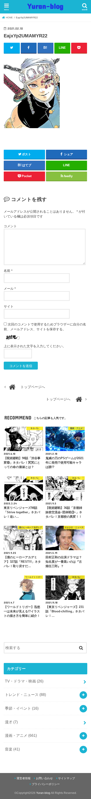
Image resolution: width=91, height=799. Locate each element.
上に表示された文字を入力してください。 (35, 346)
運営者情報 (24, 778)
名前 (8, 271)
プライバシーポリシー (46, 784)
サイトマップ (66, 778)
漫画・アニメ (21, 735)
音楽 (12, 749)
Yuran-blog (45, 5)
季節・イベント (21, 708)
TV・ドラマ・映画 (24, 681)
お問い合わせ (44, 778)
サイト (9, 306)
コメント (10, 226)
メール (10, 288)
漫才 (11, 722)
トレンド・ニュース (25, 694)
